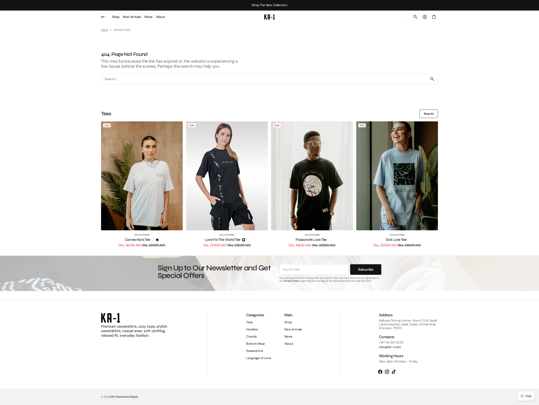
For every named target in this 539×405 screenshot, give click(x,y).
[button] (415, 16)
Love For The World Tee (222, 239)
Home (104, 29)
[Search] (432, 79)
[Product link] (142, 184)
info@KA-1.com (390, 347)
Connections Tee (137, 239)
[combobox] (264, 79)
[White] (153, 239)
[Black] (157, 239)
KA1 (112, 396)
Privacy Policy (292, 281)
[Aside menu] (105, 16)
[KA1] (269, 17)
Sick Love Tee (396, 239)
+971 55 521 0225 (391, 342)
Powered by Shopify (126, 396)
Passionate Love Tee (311, 239)
